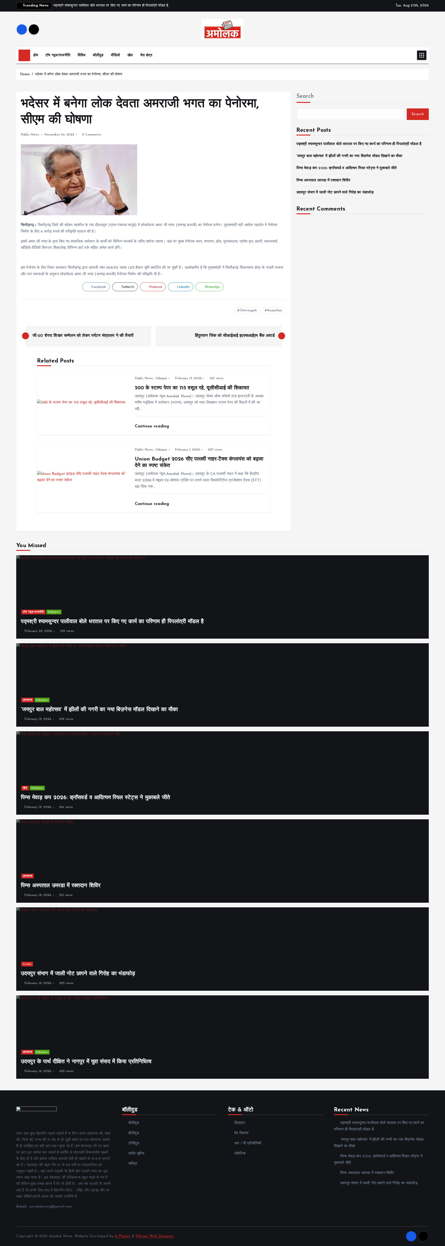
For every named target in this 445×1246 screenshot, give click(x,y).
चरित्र (132, 1164)
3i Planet (122, 1236)
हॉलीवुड (133, 1133)
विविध (81, 55)
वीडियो (115, 55)
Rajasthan (274, 310)
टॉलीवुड (133, 1143)
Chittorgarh (248, 310)
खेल (130, 55)
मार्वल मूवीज (136, 1153)
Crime (27, 964)
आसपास (27, 700)
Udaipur (161, 378)
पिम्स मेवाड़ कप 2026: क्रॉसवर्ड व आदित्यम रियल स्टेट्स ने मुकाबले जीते (346, 168)
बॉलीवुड (98, 55)
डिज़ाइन (239, 1123)
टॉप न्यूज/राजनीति (57, 55)
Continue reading (153, 426)
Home (25, 74)
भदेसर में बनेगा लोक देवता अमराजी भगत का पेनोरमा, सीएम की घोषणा (78, 74)
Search (305, 96)
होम (35, 55)
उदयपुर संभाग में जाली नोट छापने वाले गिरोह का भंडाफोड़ (335, 192)
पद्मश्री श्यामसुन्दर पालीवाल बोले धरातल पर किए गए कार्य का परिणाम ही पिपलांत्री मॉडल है (358, 144)
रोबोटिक (240, 1153)
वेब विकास (241, 1133)
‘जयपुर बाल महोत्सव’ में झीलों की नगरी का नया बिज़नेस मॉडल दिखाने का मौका (349, 156)
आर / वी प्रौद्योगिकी (247, 1143)
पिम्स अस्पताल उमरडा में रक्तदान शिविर (323, 180)
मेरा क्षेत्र (146, 55)
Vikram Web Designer (155, 1236)
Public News (30, 134)
